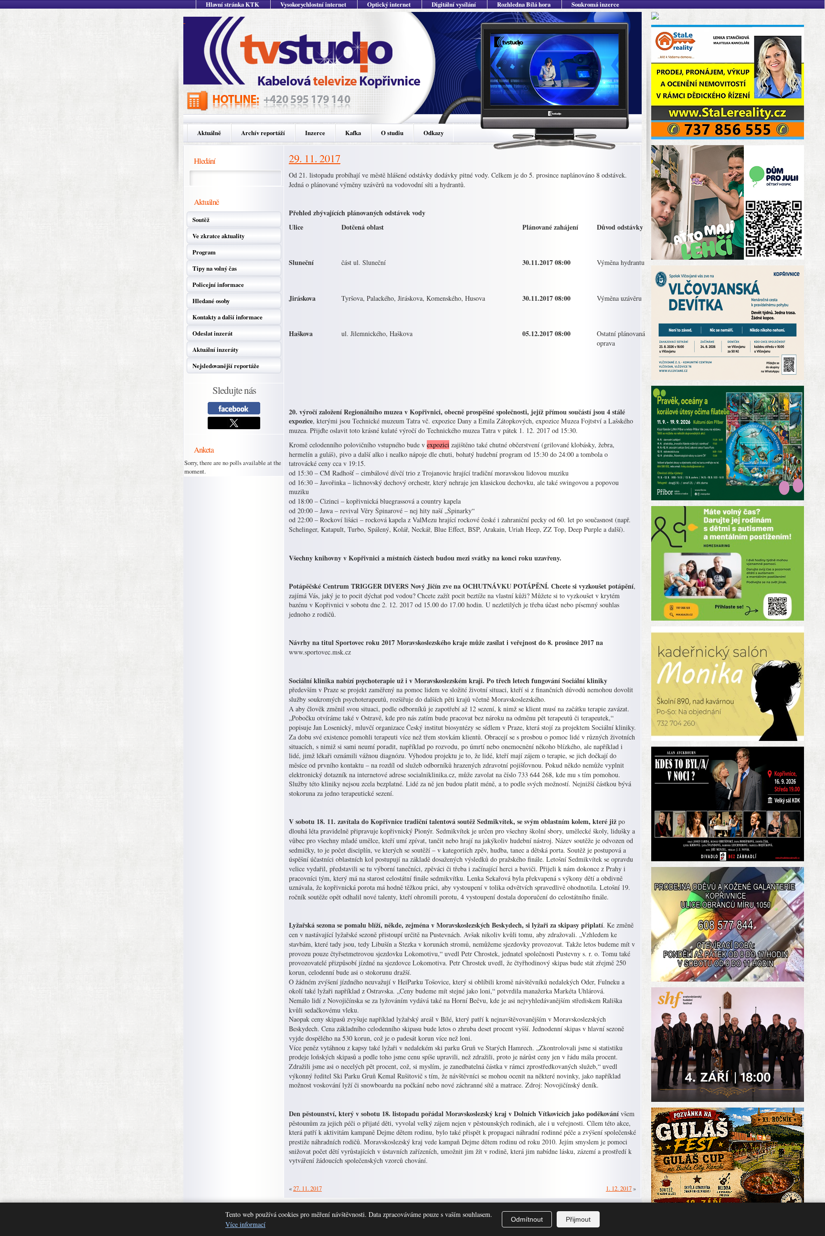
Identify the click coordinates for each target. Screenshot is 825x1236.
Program (204, 252)
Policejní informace (218, 284)
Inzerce (315, 132)
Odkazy (433, 132)
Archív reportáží (263, 132)
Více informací (245, 1224)
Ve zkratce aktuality (218, 236)
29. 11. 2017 (314, 158)
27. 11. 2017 (307, 1188)
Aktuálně (209, 132)
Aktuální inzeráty (215, 349)
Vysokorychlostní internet (313, 4)
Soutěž (201, 219)
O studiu (392, 132)
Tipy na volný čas (214, 268)
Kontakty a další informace (227, 317)
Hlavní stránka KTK (232, 4)
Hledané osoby (211, 300)
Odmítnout (527, 1219)
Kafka (353, 132)
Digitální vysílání (454, 4)
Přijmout (578, 1219)
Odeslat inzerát (212, 333)
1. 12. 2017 (619, 1188)
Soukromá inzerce (595, 4)
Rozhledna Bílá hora (523, 4)
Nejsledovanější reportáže (225, 365)
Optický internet (389, 4)
